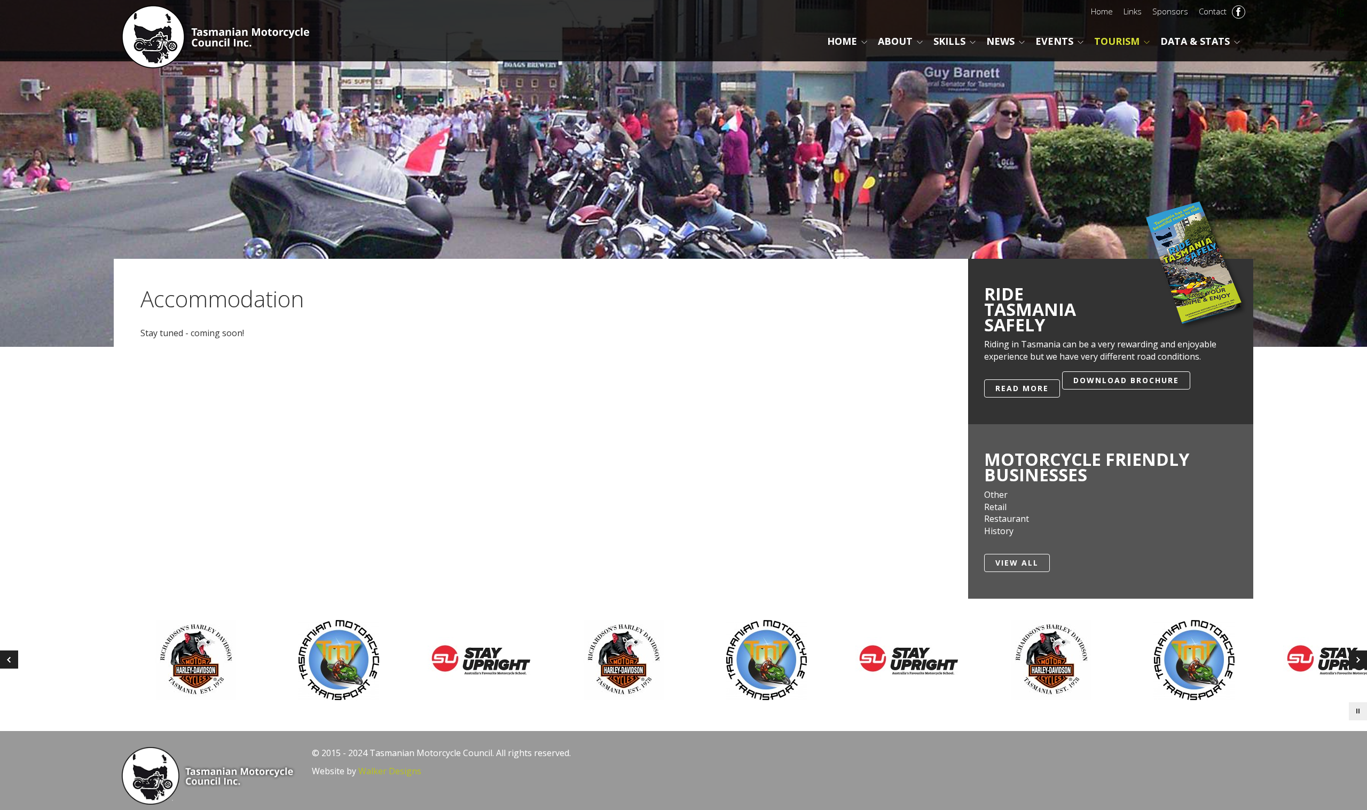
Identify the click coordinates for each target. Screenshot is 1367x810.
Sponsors (1170, 11)
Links (1133, 11)
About (895, 41)
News (1000, 41)
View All (1017, 563)
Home (1102, 11)
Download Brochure (1126, 380)
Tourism (1117, 41)
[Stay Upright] (769, 660)
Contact (1213, 11)
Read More (1022, 388)
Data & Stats (1195, 41)
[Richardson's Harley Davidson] (484, 660)
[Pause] (1358, 711)
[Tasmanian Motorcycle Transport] (627, 660)
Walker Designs (389, 771)
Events (1054, 41)
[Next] (9, 659)
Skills (949, 41)
